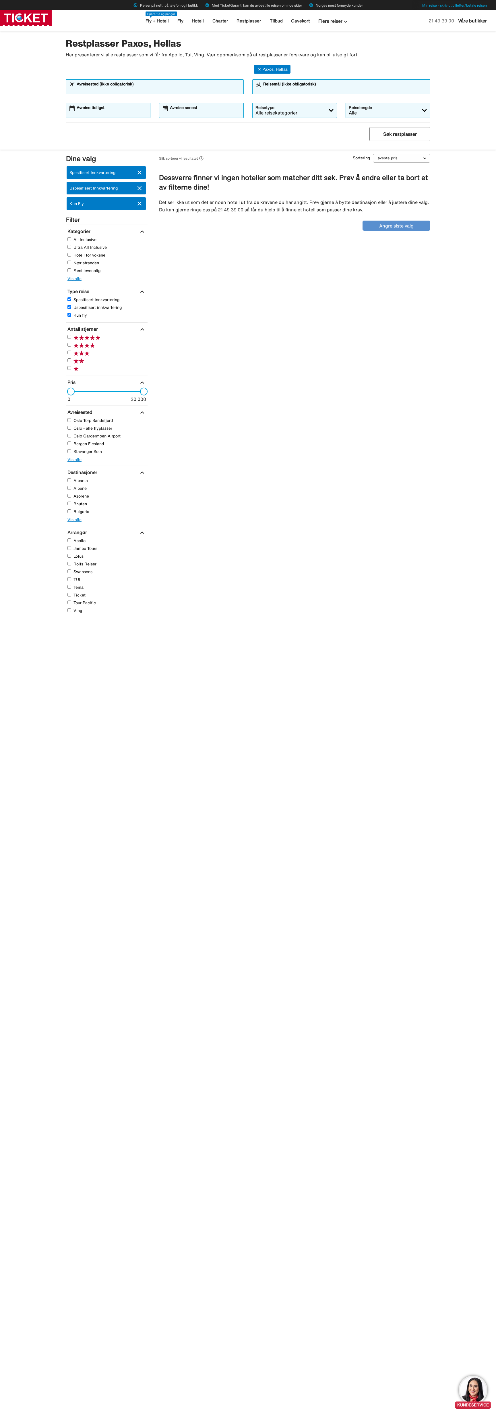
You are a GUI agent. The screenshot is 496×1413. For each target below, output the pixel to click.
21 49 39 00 (442, 20)
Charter (220, 21)
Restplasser (249, 21)
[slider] (69, 391)
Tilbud (276, 21)
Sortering (361, 158)
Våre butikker (472, 20)
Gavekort (300, 21)
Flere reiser (333, 21)
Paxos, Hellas (275, 69)
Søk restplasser (400, 134)
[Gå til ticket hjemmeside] (26, 17)
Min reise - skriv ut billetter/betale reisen (454, 5)
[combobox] (158, 89)
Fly (180, 21)
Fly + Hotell (157, 21)
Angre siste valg (396, 225)
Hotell (198, 21)
